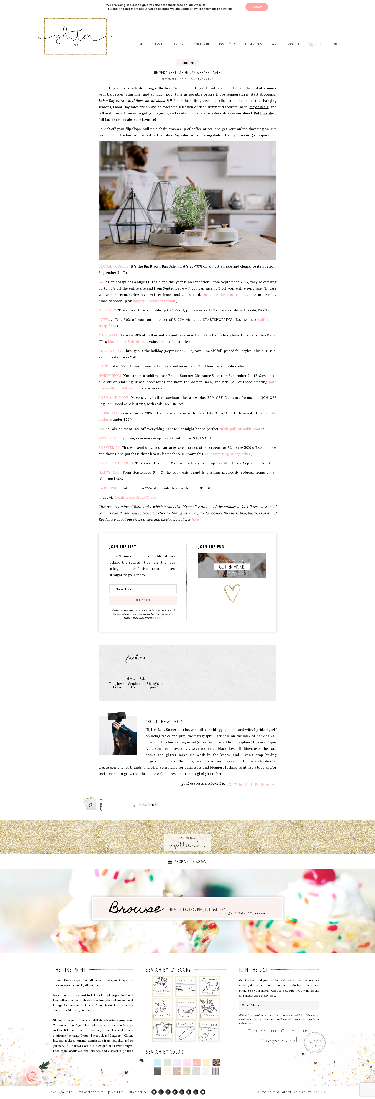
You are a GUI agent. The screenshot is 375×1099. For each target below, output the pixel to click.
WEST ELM (107, 438)
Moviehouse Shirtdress (126, 341)
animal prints (216, 1062)
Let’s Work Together (90, 1092)
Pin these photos (116, 685)
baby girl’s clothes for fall (154, 300)
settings (226, 9)
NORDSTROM (110, 375)
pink (187, 1062)
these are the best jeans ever (227, 294)
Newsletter (296, 1031)
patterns (215, 1071)
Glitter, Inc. (76, 31)
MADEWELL (108, 335)
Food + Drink (186, 1009)
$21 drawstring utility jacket (227, 453)
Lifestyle (209, 1009)
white (205, 1071)
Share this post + (155, 685)
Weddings (162, 986)
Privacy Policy (137, 1092)
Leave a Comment (201, 79)
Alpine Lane (318, 1092)
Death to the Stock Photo (135, 497)
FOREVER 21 (109, 447)
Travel (162, 1031)
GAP (102, 282)
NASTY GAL (109, 472)
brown (177, 1071)
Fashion (187, 63)
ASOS (103, 428)
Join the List (116, 1092)
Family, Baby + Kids (185, 1031)
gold (186, 1071)
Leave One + (149, 804)
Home (52, 1092)
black (157, 1071)
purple (177, 1062)
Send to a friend (136, 685)
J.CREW (105, 319)
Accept (257, 7)
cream (167, 1071)
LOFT (103, 366)
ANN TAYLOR (110, 350)
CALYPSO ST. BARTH (116, 463)
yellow (206, 1062)
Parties (209, 1031)
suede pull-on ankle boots (241, 428)
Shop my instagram (190, 861)
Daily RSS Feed (265, 1031)
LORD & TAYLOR (113, 397)
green (167, 1062)
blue (157, 1062)
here (195, 519)
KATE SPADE (109, 488)
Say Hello (66, 1092)
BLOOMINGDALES (113, 266)
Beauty (186, 986)
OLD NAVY (107, 310)
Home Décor (209, 986)
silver (196, 1071)
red (197, 1062)
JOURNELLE (108, 413)
